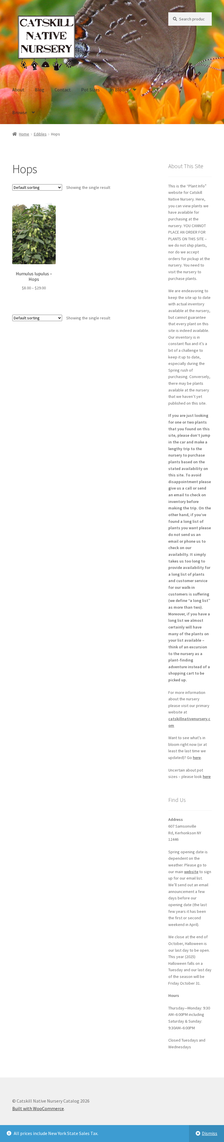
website (191, 871)
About (18, 90)
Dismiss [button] (209, 1133)
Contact (63, 90)
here (197, 757)
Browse (19, 112)
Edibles (40, 134)
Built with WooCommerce (38, 1108)
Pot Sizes (90, 90)
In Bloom (119, 90)
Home (24, 134)
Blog (39, 90)
